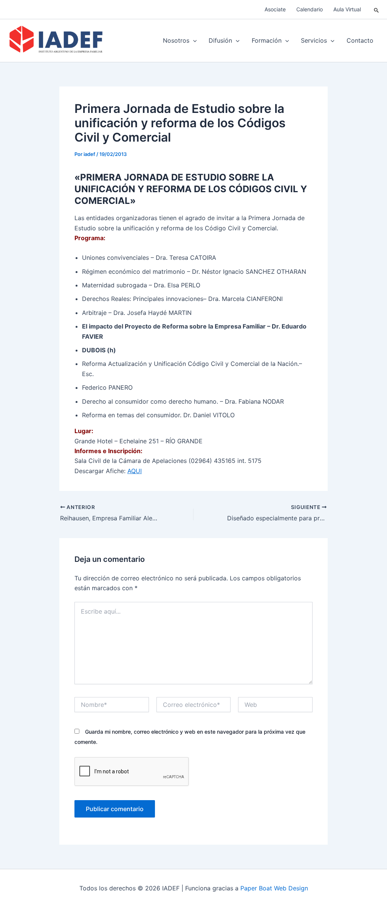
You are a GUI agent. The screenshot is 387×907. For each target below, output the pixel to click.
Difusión (220, 40)
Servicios (314, 40)
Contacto (360, 40)
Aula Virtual (347, 9)
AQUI (134, 471)
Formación (267, 40)
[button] (376, 9)
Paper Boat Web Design (274, 888)
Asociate (275, 9)
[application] (193, 40)
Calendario (309, 9)
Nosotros (176, 40)
